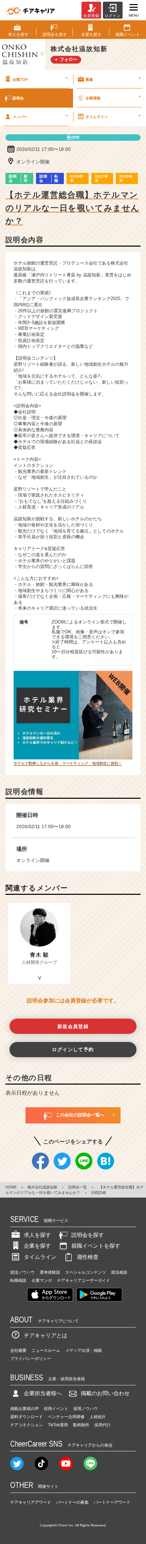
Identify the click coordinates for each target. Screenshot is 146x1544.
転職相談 (18, 1280)
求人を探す (37, 1235)
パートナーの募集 (72, 1502)
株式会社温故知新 (42, 1187)
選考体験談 (50, 1272)
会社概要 (18, 1350)
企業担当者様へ (43, 1393)
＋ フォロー (65, 59)
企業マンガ (42, 1280)
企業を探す (37, 1246)
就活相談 (119, 1272)
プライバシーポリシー (30, 1358)
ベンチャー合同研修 (66, 1416)
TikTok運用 (58, 1425)
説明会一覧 (77, 1187)
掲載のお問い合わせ (105, 1393)
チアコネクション (26, 1425)
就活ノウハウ (22, 1272)
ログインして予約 (73, 1049)
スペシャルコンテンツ (85, 1272)
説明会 (18, 98)
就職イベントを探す (95, 1246)
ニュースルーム (46, 1350)
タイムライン (113, 116)
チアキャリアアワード (30, 1502)
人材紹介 (98, 1416)
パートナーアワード (112, 1502)
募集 (113, 78)
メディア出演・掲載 (83, 1350)
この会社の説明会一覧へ (80, 1114)
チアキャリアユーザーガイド (83, 1280)
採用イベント (56, 1408)
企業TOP (40, 78)
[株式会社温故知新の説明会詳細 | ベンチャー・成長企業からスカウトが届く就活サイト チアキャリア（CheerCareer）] (30, 10)
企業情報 (113, 97)
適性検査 (87, 1257)
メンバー (40, 116)
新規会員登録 (73, 1026)
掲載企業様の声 (24, 1408)
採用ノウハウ (85, 1408)
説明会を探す (87, 1235)
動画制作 (81, 1425)
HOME (11, 1187)
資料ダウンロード (26, 1416)
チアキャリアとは (45, 1335)
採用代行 (102, 1425)
